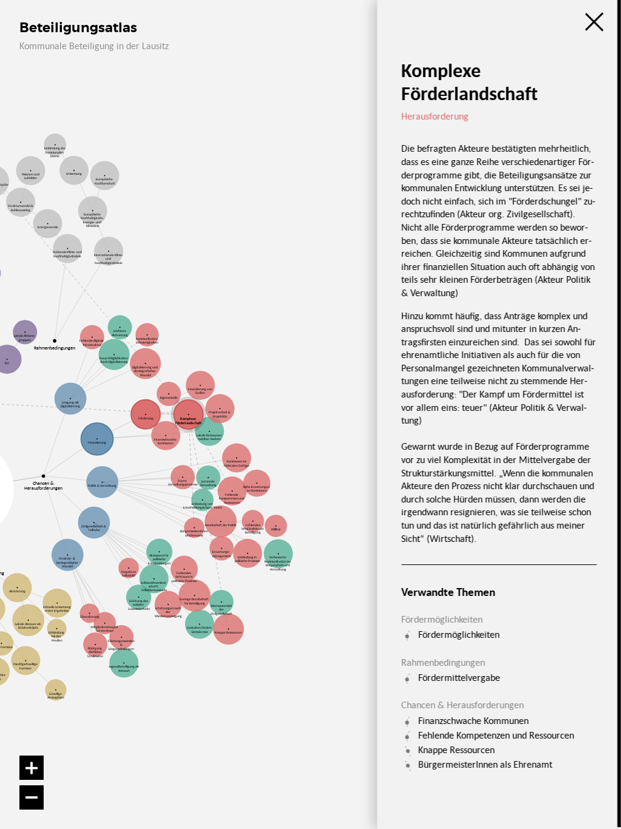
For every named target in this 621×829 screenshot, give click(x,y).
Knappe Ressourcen (456, 749)
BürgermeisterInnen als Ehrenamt (485, 764)
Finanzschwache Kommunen (473, 720)
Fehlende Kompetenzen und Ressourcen (496, 735)
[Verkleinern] (31, 797)
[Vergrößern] (31, 768)
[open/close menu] (594, 22)
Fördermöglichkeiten (458, 634)
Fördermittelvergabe (459, 677)
